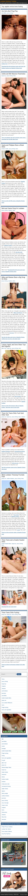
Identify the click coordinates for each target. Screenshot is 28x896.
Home (3, 679)
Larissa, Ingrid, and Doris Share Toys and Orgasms (14, 345)
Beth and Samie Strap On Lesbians (13, 208)
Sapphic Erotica (8, 245)
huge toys (4, 75)
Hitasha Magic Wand (6, 767)
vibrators (23, 416)
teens (14, 75)
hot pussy (11, 332)
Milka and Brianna (18, 312)
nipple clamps (5, 788)
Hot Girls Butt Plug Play (10, 11)
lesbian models (5, 148)
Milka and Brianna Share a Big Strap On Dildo (13, 278)
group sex (4, 416)
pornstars (4, 693)
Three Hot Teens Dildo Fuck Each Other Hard (13, 414)
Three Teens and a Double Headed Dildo (13, 541)
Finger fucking (5, 707)
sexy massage (5, 802)
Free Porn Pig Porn (6, 833)
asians (3, 746)
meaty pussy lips (5, 784)
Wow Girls (4, 817)
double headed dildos (6, 543)
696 (2, 739)
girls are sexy (15, 463)
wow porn (4, 819)
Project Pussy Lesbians (7, 826)
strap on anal (5, 805)
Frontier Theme (23, 894)
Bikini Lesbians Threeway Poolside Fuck (13, 476)
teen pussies (18, 396)
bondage (4, 748)
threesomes (4, 812)
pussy (18, 529)
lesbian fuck (4, 63)
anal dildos (4, 13)
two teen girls (18, 252)
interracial (4, 774)
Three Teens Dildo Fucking (10, 612)
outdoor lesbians (10, 478)
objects (3, 791)
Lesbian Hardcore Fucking (8, 1)
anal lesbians (5, 690)
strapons (10, 210)
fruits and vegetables (6, 709)
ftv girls (3, 760)
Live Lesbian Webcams (7, 702)
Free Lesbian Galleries (7, 831)
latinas (3, 776)
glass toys (4, 348)
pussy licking (10, 13)
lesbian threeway (6, 451)
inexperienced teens (19, 451)
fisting (3, 755)
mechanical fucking (6, 786)
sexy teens (16, 514)
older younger (5, 793)
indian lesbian (5, 772)
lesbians (4, 781)
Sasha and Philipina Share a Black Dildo (13, 146)
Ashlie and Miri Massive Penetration (13, 74)
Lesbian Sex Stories (6, 829)
